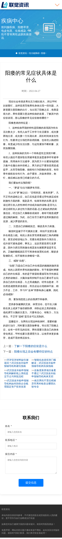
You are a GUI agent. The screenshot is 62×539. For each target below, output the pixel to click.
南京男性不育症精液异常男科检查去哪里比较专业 (44, 383)
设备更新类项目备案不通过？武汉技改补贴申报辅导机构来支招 (44, 373)
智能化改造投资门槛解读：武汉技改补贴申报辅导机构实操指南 (44, 363)
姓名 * (8, 426)
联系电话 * (11, 440)
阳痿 (43, 53)
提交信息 (31, 482)
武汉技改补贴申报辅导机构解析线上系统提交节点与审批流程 (16, 373)
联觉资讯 (23, 53)
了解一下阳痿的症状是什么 (30, 346)
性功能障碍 (34, 53)
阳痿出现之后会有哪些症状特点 (33, 351)
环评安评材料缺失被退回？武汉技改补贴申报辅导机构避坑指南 (16, 363)
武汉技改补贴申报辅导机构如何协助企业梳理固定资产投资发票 (16, 383)
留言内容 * (11, 454)
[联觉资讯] (15, 5)
